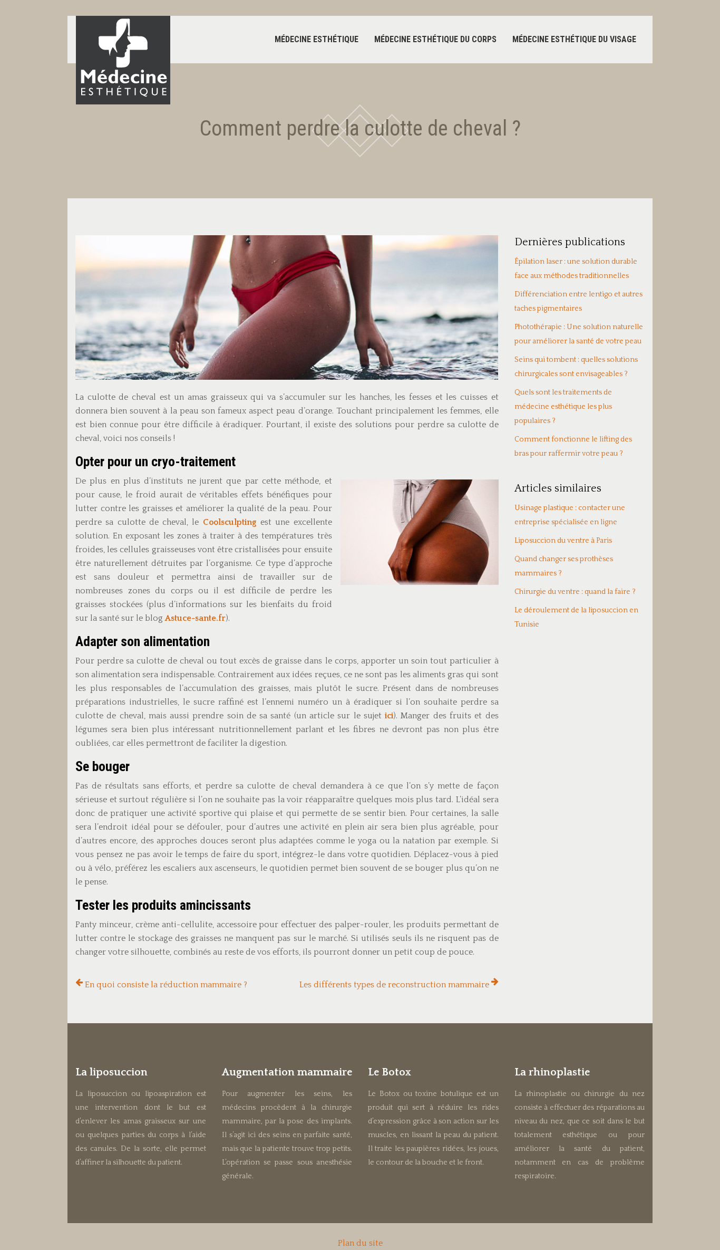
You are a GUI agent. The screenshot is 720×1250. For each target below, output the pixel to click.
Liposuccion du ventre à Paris (563, 540)
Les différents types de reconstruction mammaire (394, 984)
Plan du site (360, 1243)
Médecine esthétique (316, 39)
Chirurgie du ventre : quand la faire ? (575, 592)
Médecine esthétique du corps (435, 39)
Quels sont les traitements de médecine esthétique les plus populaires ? (563, 406)
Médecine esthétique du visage (574, 39)
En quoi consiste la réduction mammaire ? (166, 984)
